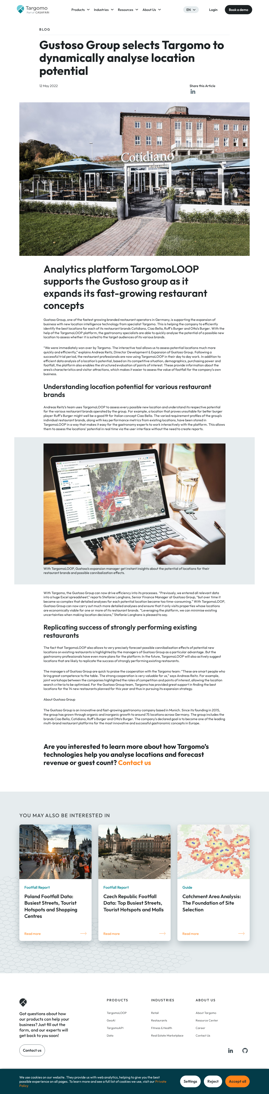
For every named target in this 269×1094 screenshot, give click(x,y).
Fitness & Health (161, 1028)
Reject (213, 1081)
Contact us (134, 762)
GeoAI (111, 1020)
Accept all (237, 1081)
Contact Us (203, 1035)
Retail (155, 1013)
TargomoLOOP (117, 1013)
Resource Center (207, 1020)
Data (110, 1035)
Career (200, 1028)
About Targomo (206, 1013)
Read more (32, 933)
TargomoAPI (115, 1028)
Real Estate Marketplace (167, 1035)
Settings (190, 1081)
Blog (44, 29)
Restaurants (159, 1020)
